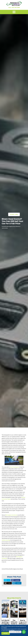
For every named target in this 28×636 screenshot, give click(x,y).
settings (12, 630)
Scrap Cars (14, 214)
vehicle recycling (6, 540)
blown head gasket (14, 467)
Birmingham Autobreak (11, 515)
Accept (6, 633)
